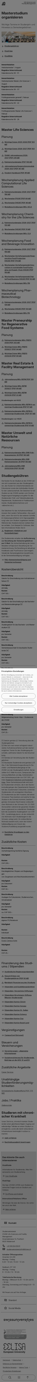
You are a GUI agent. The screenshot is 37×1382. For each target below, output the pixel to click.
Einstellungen (18, 710)
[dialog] (18, 691)
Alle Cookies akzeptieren (18, 696)
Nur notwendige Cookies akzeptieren (18, 703)
